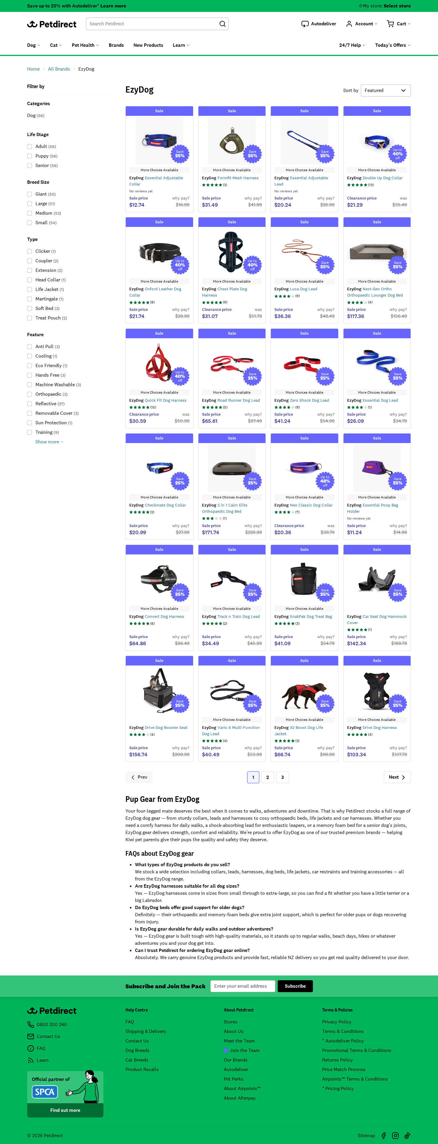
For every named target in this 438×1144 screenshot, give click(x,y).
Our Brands (236, 1060)
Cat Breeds (136, 1060)
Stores (230, 1022)
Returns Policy (337, 1060)
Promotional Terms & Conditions (356, 1050)
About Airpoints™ (242, 1088)
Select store (397, 6)
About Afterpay (240, 1098)
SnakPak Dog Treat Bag (303, 616)
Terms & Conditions (343, 1031)
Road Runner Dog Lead (231, 400)
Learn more (113, 6)
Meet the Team (239, 1041)
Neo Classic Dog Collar (303, 505)
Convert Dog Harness (156, 616)
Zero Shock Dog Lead (301, 400)
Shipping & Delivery (145, 1031)
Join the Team (245, 1050)
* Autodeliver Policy (343, 1041)
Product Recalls (142, 1069)
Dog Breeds (137, 1050)
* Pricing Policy (338, 1088)
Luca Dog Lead (295, 289)
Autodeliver (236, 1069)
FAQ (129, 1022)
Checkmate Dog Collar (157, 505)
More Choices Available (159, 170)
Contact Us (137, 1041)
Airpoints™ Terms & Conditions (355, 1079)
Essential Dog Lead (372, 400)
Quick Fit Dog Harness (158, 400)
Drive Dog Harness (372, 727)
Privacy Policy (336, 1022)
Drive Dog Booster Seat (158, 727)
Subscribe (295, 986)
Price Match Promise (343, 1069)
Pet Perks (233, 1079)
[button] (319, 24)
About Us (233, 1031)
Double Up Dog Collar (375, 177)
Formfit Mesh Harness (230, 177)
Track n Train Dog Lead (231, 616)
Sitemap (366, 1135)
